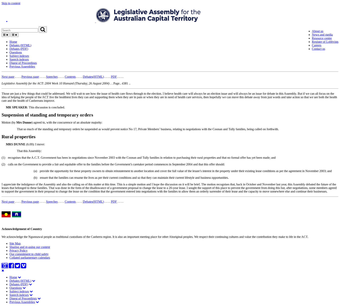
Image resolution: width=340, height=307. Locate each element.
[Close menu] (3, 270)
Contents (70, 76)
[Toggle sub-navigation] (19, 277)
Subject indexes (19, 56)
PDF (114, 76)
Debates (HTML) (20, 45)
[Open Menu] (6, 35)
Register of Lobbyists (325, 41)
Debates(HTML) (93, 76)
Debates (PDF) (18, 48)
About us (317, 31)
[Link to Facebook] (12, 267)
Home (13, 41)
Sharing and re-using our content (29, 247)
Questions (15, 52)
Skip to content (11, 3)
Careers (316, 45)
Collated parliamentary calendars (29, 257)
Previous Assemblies (22, 66)
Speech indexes (19, 59)
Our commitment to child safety (29, 254)
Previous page (30, 76)
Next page (8, 76)
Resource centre (322, 38)
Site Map (15, 243)
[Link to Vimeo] (23, 267)
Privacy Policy (18, 250)
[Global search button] (43, 29)
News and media (322, 34)
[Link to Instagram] (5, 267)
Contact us (318, 48)
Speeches (52, 76)
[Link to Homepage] (170, 15)
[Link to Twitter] (18, 267)
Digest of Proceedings (23, 63)
